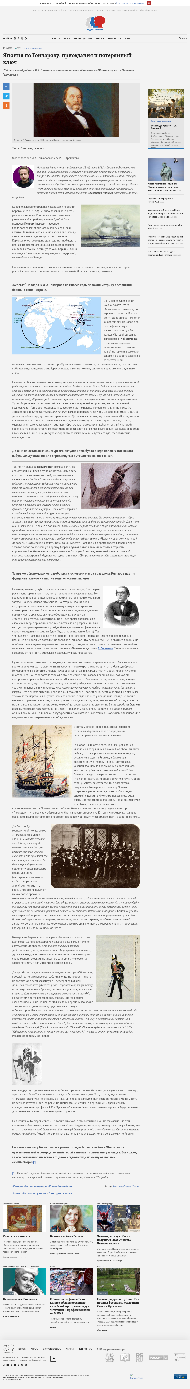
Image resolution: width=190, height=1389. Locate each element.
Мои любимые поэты (59, 1204)
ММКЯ (52, 1266)
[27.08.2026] (24, 1269)
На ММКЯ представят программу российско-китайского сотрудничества (69, 1320)
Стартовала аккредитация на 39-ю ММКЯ (165, 227)
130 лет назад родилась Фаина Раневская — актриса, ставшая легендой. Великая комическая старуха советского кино (24, 1308)
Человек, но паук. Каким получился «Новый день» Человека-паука (114, 1239)
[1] (35, 1162)
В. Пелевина (105, 648)
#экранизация (103, 1261)
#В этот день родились (60, 1186)
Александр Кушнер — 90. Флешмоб (164, 127)
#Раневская (8, 1316)
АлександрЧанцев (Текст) (126, 1186)
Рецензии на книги (11, 1204)
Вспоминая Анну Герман (67, 1236)
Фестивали (102, 1266)
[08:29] (118, 1206)
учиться (100, 38)
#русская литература (35, 1186)
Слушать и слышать (16, 1236)
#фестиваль (102, 1330)
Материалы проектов (34, 1193)
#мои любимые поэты (71, 1253)
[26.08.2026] (71, 1269)
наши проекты (114, 38)
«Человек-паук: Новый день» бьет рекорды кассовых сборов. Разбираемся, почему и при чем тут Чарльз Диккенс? (118, 1252)
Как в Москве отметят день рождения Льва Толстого (164, 253)
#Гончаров (17, 1186)
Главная (16, 1193)
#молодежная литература (14, 1257)
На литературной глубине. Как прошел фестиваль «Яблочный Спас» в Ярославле (118, 1302)
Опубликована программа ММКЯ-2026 (160, 200)
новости (56, 38)
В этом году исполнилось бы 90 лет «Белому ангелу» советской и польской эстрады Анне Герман (71, 1245)
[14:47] (24, 1206)
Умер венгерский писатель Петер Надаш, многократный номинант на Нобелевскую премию (165, 213)
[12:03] (71, 1206)
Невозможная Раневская (20, 1299)
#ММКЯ (53, 1327)
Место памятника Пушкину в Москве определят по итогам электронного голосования (164, 187)
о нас (127, 38)
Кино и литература (105, 1204)
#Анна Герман (56, 1253)
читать (67, 38)
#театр (16, 1316)
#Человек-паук (115, 1261)
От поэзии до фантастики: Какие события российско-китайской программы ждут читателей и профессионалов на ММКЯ (70, 1306)
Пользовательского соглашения (130, 3)
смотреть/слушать (83, 38)
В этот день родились (33, 48)
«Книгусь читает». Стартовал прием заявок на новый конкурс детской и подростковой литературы (165, 240)
